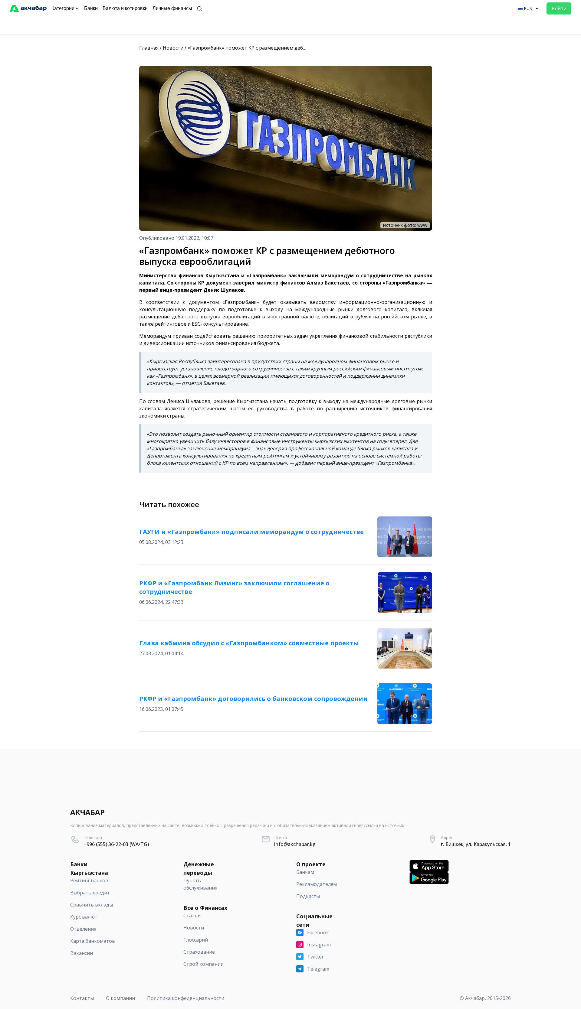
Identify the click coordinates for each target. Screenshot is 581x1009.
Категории (62, 8)
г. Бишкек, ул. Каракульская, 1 (476, 844)
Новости (173, 47)
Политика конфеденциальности (185, 998)
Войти (558, 8)
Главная (149, 47)
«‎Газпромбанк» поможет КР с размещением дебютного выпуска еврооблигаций (284, 47)
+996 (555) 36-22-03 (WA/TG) (116, 844)
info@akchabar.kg (295, 844)
